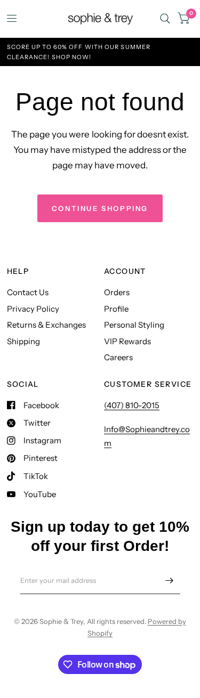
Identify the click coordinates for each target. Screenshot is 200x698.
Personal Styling (134, 325)
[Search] (165, 18)
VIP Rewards (127, 341)
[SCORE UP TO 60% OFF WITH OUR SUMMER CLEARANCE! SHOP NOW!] (100, 52)
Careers (118, 357)
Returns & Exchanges (46, 325)
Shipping (23, 341)
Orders (117, 292)
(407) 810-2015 (131, 405)
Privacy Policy (33, 309)
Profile (116, 309)
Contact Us (28, 292)
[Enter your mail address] (169, 580)
